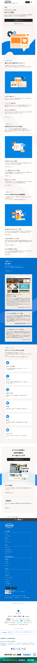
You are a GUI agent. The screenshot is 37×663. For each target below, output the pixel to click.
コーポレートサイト (16, 628)
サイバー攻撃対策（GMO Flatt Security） (25, 644)
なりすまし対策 (33, 644)
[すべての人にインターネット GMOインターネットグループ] (16, 654)
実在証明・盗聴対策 (2, 644)
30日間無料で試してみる (18, 20)
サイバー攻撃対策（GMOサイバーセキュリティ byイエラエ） (13, 644)
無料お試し (27, 2)
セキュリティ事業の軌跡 (3, 645)
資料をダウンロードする (18, 23)
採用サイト (21, 628)
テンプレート (7, 116)
